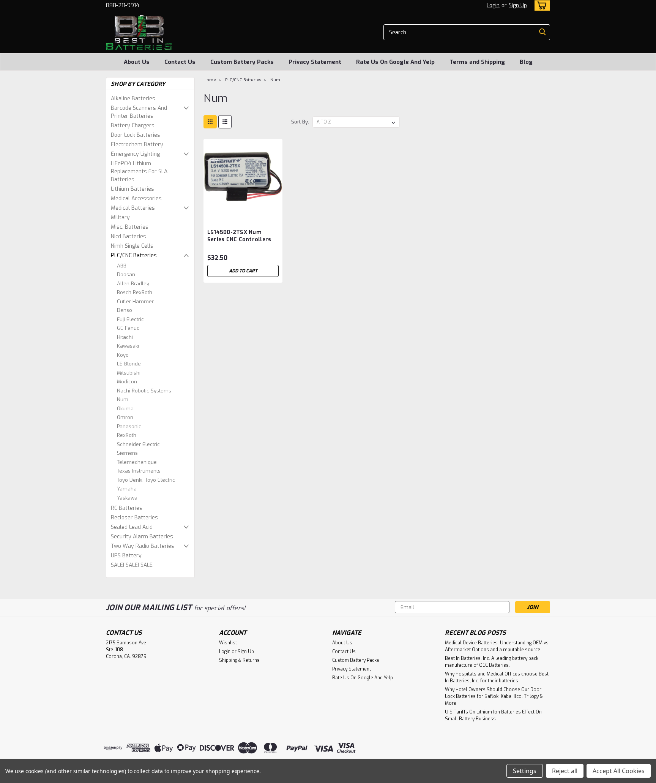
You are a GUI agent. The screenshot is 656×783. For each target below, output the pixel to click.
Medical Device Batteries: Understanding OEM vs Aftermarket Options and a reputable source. (497, 646)
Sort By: (300, 122)
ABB (121, 266)
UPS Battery (126, 555)
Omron (125, 417)
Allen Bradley (133, 283)
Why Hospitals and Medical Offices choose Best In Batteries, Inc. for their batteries (497, 677)
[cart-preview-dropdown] (540, 5)
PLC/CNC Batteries (134, 255)
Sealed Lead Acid (132, 527)
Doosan (126, 274)
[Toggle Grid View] (210, 121)
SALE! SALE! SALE (132, 565)
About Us (137, 62)
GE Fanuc (128, 328)
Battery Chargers (133, 125)
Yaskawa (127, 498)
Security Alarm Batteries (142, 536)
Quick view (243, 212)
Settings (524, 771)
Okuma (125, 408)
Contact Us (180, 62)
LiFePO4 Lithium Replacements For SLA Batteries (139, 171)
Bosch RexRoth (134, 292)
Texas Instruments (139, 471)
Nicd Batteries (128, 236)
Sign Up (518, 5)
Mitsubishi (128, 373)
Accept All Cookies (619, 771)
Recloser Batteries (134, 517)
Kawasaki (128, 346)
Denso (124, 310)
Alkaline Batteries (133, 98)
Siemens (127, 453)
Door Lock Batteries (135, 135)
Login (493, 5)
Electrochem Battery (137, 144)
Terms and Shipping (477, 62)
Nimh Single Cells (132, 246)
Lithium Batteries (132, 189)
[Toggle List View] (225, 121)
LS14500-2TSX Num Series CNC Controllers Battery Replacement (239, 239)
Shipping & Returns (239, 660)
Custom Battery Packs (242, 62)
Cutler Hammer (135, 301)
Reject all (564, 771)
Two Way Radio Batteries (142, 546)
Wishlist (228, 643)
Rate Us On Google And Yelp (395, 62)
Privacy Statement (315, 62)
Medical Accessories (136, 198)
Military (120, 217)
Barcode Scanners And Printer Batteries (139, 112)
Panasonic (129, 426)
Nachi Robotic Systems (144, 391)
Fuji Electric (130, 319)
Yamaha (127, 489)
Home (209, 80)
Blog (526, 62)
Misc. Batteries (129, 227)
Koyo (123, 355)
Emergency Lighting (135, 154)
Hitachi (125, 337)
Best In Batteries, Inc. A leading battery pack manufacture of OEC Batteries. (491, 661)
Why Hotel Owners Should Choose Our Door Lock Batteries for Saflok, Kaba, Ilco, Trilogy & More (494, 696)
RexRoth (126, 435)
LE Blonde (129, 364)
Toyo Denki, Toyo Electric (146, 480)
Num (122, 399)
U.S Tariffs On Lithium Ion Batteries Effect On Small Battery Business (493, 715)
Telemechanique (137, 462)
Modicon (127, 381)
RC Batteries (126, 508)
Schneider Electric (138, 444)
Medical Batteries (133, 208)
